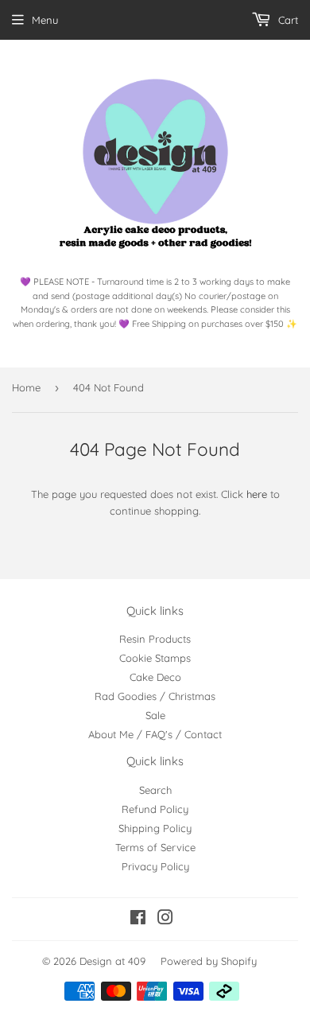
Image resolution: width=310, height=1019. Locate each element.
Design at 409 (112, 961)
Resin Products (155, 638)
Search (155, 790)
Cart (286, 20)
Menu (45, 20)
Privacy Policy (155, 866)
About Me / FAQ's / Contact (155, 734)
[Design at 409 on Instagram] (165, 919)
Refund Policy (155, 809)
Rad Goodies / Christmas (155, 696)
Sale (155, 715)
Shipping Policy (155, 828)
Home (26, 387)
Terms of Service (155, 847)
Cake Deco (155, 677)
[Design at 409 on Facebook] (138, 919)
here (256, 494)
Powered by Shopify (209, 961)
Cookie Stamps (155, 657)
